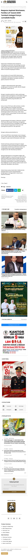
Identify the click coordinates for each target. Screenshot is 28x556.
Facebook (10, 190)
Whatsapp (19, 190)
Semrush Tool (6, 530)
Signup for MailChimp (8, 526)
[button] (26, 2)
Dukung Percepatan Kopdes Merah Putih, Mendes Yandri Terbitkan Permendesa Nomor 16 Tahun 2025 (15, 452)
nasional (7, 6)
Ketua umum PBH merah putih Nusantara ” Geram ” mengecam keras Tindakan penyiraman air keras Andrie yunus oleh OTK (13, 275)
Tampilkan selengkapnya (20, 209)
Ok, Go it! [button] (4, 553)
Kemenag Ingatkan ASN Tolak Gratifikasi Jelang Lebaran (13, 230)
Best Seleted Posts (7, 528)
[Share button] (22, 190)
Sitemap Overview (7, 537)
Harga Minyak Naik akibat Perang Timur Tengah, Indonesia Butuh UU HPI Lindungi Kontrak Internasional (13, 252)
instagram (9, 409)
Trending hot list (7, 539)
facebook (9, 406)
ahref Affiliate (6, 532)
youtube (21, 409)
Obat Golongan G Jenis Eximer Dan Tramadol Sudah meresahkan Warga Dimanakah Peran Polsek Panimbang (14, 441)
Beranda (3, 6)
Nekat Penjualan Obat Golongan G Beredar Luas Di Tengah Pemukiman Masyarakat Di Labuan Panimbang (14, 470)
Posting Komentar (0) (14, 325)
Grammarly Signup (7, 541)
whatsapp (21, 406)
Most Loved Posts (7, 543)
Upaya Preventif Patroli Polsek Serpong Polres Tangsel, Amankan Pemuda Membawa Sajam (15, 461)
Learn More (9, 550)
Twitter (15, 190)
